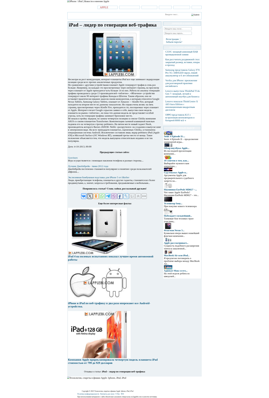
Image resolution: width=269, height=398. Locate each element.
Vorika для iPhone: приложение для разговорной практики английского (181, 83)
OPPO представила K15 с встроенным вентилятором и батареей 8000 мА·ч (179, 117)
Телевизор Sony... (173, 203)
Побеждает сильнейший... (178, 215)
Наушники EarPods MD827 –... (180, 189)
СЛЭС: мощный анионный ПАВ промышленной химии (181, 53)
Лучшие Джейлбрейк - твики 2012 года (88, 166)
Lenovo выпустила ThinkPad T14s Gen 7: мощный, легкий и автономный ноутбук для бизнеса (182, 94)
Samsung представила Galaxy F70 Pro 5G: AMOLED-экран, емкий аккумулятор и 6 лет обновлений (182, 73)
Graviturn (73, 157)
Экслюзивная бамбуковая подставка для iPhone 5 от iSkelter (98, 177)
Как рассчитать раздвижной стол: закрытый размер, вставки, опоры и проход (182, 62)
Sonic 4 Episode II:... (174, 136)
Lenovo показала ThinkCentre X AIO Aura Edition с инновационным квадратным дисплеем (181, 105)
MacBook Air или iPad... (176, 255)
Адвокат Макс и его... (175, 270)
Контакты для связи (107, 394)
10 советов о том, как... (176, 160)
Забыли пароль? (174, 42)
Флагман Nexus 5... (174, 230)
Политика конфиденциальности (88, 394)
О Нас (117, 394)
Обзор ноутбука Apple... (176, 148)
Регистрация (172, 39)
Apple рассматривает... (176, 243)
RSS (122, 394)
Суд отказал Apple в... (175, 172)
